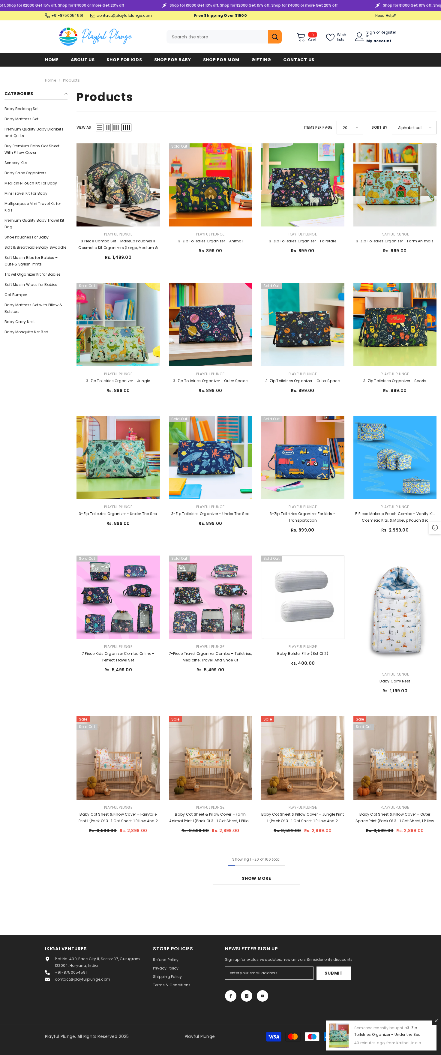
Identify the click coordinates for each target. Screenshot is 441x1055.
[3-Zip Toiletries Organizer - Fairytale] (302, 185)
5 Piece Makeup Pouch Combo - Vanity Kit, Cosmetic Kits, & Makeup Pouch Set (395, 517)
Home (50, 80)
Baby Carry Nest (395, 681)
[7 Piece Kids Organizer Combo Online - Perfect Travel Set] (118, 597)
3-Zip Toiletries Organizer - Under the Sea (118, 513)
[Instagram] (246, 996)
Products (71, 80)
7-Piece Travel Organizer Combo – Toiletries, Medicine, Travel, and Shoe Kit (210, 657)
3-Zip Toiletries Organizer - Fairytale (302, 241)
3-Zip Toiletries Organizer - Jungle (118, 380)
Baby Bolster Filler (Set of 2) (302, 653)
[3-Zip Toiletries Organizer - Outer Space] (210, 324)
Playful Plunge (118, 234)
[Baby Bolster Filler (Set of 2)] (302, 597)
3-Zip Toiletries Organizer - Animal (210, 241)
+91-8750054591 (67, 15)
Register (388, 33)
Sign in (370, 34)
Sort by (379, 127)
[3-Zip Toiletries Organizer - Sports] (395, 324)
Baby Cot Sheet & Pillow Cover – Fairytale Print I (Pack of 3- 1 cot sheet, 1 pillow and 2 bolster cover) (118, 818)
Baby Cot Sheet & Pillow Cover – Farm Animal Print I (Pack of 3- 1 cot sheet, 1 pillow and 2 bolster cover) (210, 818)
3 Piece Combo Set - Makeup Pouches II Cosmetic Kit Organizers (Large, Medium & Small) (118, 244)
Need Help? (385, 15)
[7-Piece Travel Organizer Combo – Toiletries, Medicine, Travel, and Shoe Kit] (210, 597)
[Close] (436, 1021)
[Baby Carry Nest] (395, 611)
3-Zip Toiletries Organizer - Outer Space (210, 380)
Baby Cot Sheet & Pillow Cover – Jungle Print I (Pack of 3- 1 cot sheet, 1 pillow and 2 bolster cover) (302, 818)
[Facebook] (230, 996)
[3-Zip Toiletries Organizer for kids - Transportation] (302, 457)
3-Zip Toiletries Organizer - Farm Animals (395, 241)
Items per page (318, 127)
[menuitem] (36, 109)
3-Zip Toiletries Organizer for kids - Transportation (302, 517)
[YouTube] (262, 996)
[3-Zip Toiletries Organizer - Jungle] (118, 324)
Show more (256, 878)
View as (83, 127)
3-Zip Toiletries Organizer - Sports (394, 380)
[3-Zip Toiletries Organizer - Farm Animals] (395, 185)
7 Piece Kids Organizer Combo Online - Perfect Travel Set (118, 657)
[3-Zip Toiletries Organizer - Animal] (210, 185)
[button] (100, 127)
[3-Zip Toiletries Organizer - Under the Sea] (118, 457)
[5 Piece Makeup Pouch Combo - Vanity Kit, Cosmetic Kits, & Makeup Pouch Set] (395, 457)
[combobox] (217, 36)
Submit (334, 973)
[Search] (224, 36)
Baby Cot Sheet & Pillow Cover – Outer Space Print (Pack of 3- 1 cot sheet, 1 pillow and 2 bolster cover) (395, 818)
